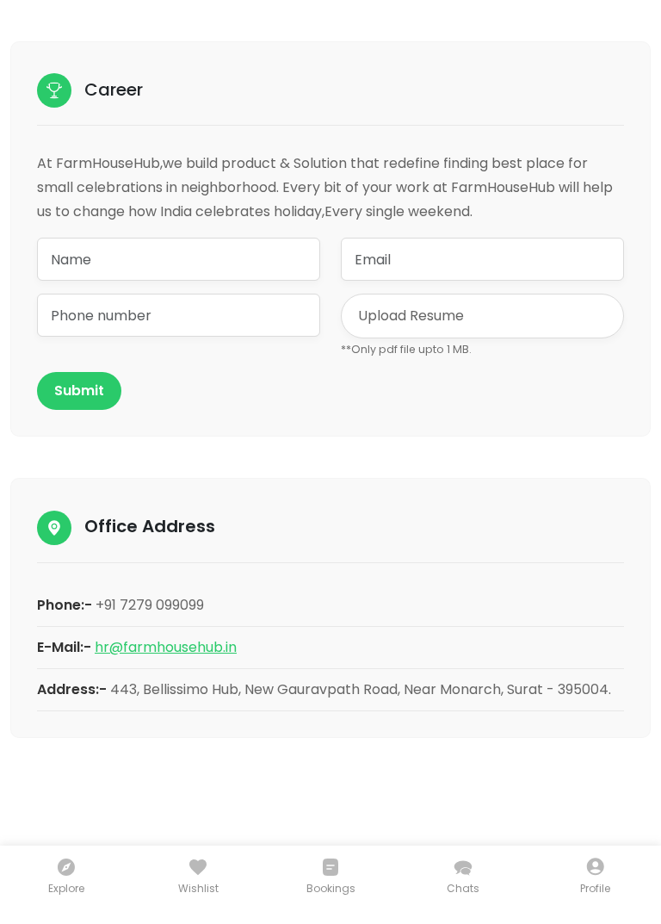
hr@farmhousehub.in (166, 647)
